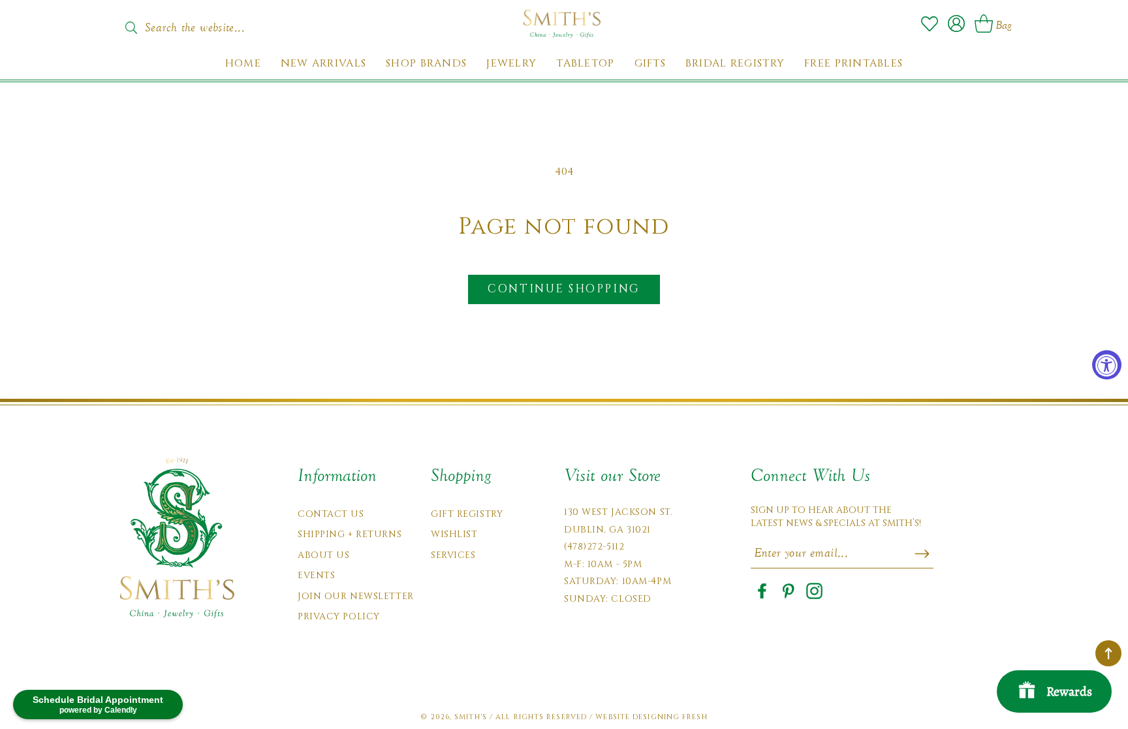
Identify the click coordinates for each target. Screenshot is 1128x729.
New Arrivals (323, 63)
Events (316, 575)
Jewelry (511, 63)
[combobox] (208, 23)
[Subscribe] (922, 553)
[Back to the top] (1108, 653)
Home (243, 63)
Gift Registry (467, 514)
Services (453, 555)
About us (323, 555)
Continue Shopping (564, 288)
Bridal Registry (735, 63)
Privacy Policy (339, 616)
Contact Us (331, 514)
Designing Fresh (670, 717)
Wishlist (454, 534)
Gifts (650, 63)
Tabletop (585, 63)
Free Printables (853, 63)
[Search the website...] (130, 27)
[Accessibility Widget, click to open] (1106, 364)
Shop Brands (426, 63)
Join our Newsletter (356, 596)
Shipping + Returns (349, 534)
